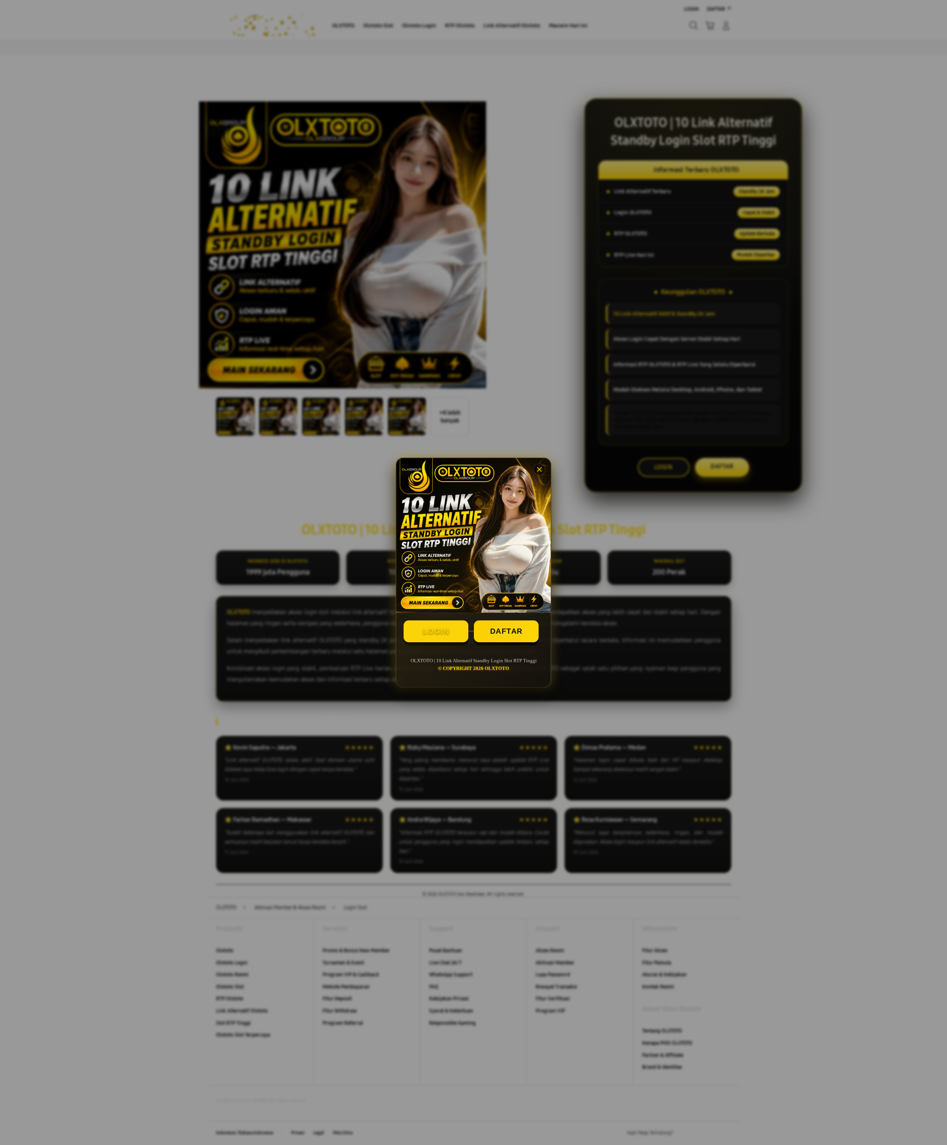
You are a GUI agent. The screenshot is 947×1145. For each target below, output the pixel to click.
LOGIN (436, 631)
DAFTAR (506, 631)
